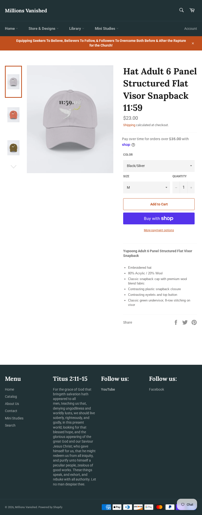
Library (75, 28)
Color (128, 154)
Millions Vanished (26, 10)
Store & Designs (42, 28)
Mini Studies (105, 28)
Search (10, 425)
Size (126, 176)
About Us (12, 404)
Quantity (179, 176)
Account (190, 29)
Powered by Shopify (50, 507)
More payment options (159, 230)
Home (10, 28)
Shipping (129, 125)
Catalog (11, 397)
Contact (11, 411)
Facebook (156, 389)
